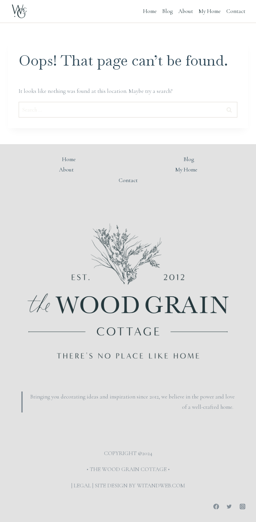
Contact (235, 11)
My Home (210, 11)
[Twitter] (229, 506)
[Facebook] (216, 506)
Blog (167, 11)
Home (150, 11)
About (185, 11)
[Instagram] (242, 506)
